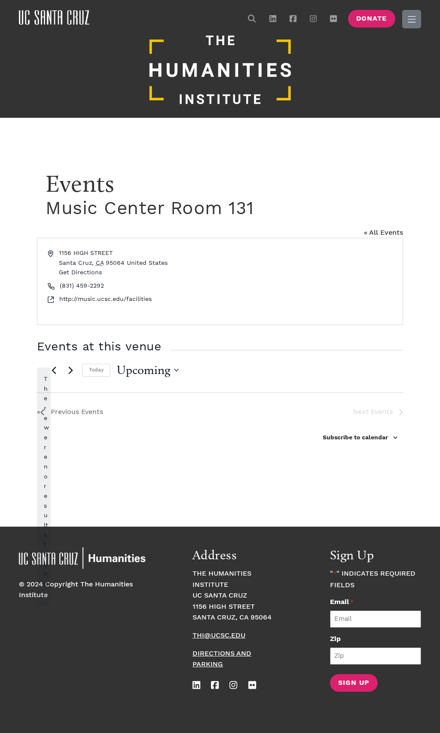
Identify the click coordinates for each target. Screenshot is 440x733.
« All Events (383, 232)
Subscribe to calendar (355, 438)
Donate (371, 18)
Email (342, 602)
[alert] (44, 486)
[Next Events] (70, 370)
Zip (335, 639)
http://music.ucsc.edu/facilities (105, 299)
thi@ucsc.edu (218, 635)
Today (96, 370)
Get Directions (80, 272)
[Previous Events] (54, 370)
